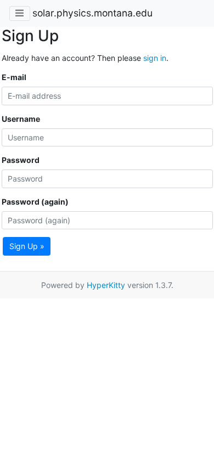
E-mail (14, 77)
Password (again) (35, 201)
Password (21, 160)
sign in (154, 58)
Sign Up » (26, 246)
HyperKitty (106, 285)
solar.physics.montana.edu (92, 13)
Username (21, 118)
